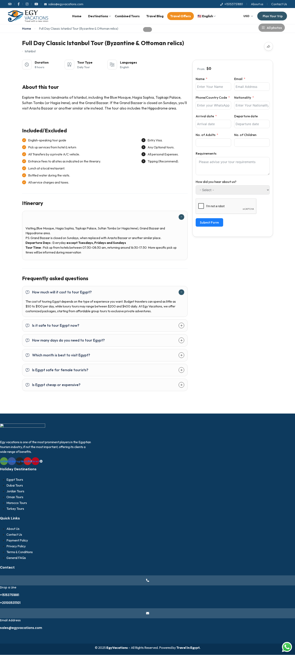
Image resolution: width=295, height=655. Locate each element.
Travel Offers (180, 16)
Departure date (246, 116)
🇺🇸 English (205, 16)
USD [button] (246, 16)
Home (76, 16)
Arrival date (205, 116)
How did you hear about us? (216, 182)
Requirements (206, 153)
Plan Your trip (273, 16)
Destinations (98, 16)
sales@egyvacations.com (65, 4)
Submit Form (209, 222)
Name (200, 79)
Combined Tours (127, 16)
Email (238, 79)
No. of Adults (205, 135)
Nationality (242, 97)
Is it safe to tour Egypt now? (55, 325)
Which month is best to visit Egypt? (61, 355)
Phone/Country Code (211, 97)
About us (257, 4)
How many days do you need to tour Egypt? (68, 340)
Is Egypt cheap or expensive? (56, 384)
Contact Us (279, 4)
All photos (274, 28)
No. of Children (245, 135)
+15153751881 (233, 4)
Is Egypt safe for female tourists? (60, 370)
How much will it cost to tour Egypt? (62, 292)
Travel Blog (155, 16)
